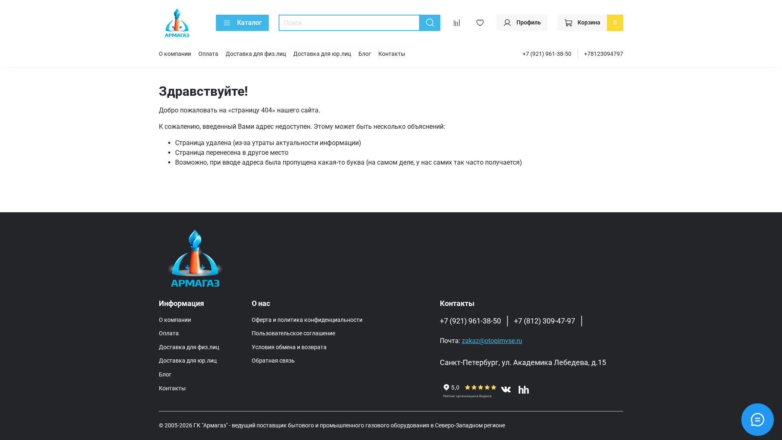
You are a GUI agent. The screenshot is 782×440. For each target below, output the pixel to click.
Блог (364, 54)
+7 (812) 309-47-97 (544, 321)
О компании (175, 54)
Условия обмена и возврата (289, 347)
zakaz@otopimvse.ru (492, 341)
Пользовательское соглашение (293, 333)
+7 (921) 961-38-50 (547, 54)
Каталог (249, 22)
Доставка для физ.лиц (256, 54)
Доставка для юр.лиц (322, 54)
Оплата (208, 54)
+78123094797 (603, 54)
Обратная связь (273, 360)
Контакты (391, 54)
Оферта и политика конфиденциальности (307, 320)
